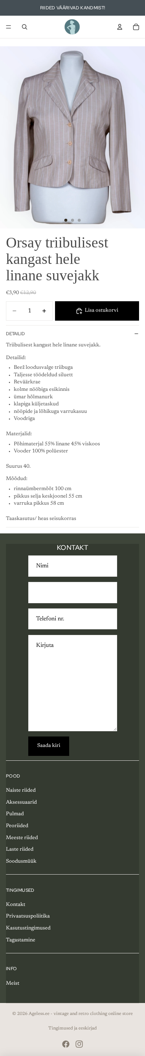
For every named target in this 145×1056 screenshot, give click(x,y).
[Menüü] (8, 26)
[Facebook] (65, 1044)
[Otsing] (24, 27)
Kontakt (15, 904)
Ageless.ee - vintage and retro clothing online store (81, 1014)
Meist (12, 983)
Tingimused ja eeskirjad (72, 1028)
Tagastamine (20, 940)
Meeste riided (22, 838)
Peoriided (17, 826)
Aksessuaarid (21, 802)
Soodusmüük (21, 861)
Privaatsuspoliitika (28, 916)
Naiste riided (21, 790)
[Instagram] (79, 1044)
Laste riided (19, 849)
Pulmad (15, 814)
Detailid (15, 334)
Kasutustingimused (28, 928)
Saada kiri (48, 745)
